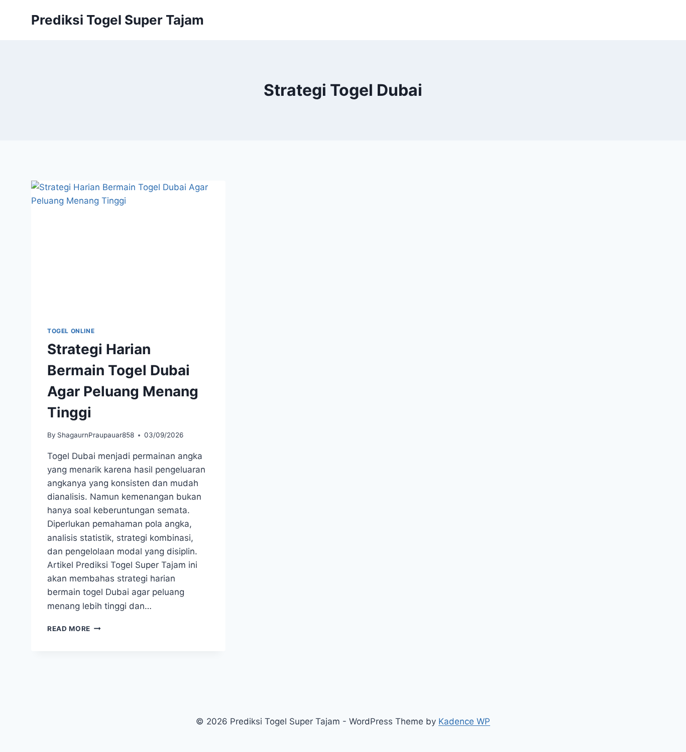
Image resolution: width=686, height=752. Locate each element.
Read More (74, 629)
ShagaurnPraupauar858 (95, 435)
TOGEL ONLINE (70, 331)
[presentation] (128, 245)
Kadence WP (464, 721)
